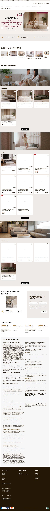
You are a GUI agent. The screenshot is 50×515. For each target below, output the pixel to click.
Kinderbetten (17, 408)
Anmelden (44, 305)
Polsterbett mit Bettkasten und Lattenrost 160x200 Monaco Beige (23, 205)
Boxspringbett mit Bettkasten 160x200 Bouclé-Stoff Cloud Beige (8, 205)
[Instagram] (12, 296)
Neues (23, 6)
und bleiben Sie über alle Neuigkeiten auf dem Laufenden (37, 291)
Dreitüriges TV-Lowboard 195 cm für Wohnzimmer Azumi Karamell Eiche (8, 252)
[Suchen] (29, 4)
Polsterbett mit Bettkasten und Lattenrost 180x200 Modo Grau (23, 187)
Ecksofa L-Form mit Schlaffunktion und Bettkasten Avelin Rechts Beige (41, 252)
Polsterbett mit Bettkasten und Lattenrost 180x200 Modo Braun (7, 187)
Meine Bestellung (22, 464)
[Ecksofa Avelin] (25, 22)
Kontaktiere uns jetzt (28, 397)
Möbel (2, 6)
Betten (4, 350)
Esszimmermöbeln (13, 398)
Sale (40, 6)
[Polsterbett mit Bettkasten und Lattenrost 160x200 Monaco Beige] (25, 198)
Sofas (4, 344)
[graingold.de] (2, 3)
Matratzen (17, 6)
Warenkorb (36, 467)
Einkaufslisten (37, 468)
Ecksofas (7, 344)
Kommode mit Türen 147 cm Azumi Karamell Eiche (24, 252)
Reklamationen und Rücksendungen (24, 468)
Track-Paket (20, 467)
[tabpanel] (25, 22)
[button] (2, 28)
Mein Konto (37, 464)
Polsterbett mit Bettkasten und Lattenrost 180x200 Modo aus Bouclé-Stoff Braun (24, 167)
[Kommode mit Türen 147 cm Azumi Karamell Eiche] (25, 244)
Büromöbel (8, 426)
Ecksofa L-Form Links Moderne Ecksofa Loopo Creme (24, 104)
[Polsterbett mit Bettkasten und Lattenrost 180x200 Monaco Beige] (8, 160)
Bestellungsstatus (21, 466)
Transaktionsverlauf (37, 471)
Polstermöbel (5, 439)
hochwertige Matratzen (11, 416)
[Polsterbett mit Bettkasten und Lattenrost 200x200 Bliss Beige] (41, 179)
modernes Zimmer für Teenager (10, 411)
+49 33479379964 (6, 485)
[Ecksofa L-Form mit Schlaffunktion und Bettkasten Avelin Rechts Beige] (41, 244)
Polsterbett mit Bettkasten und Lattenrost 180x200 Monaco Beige (7, 167)
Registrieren (36, 466)
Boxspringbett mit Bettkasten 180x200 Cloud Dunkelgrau (41, 167)
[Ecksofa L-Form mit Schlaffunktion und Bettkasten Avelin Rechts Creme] (8, 115)
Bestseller (28, 6)
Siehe (13, 106)
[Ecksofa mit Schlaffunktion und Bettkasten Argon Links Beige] (8, 96)
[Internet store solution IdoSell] (47, 502)
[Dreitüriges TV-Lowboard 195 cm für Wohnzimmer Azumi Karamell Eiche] (8, 244)
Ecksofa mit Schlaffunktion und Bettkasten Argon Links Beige (7, 104)
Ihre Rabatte (36, 472)
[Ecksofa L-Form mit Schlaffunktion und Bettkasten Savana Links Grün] (41, 96)
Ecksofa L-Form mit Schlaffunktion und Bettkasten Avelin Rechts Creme (8, 122)
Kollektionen (35, 6)
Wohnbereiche (9, 6)
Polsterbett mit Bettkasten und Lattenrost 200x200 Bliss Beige (40, 187)
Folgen (11, 304)
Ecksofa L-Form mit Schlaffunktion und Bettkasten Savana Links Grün (41, 104)
